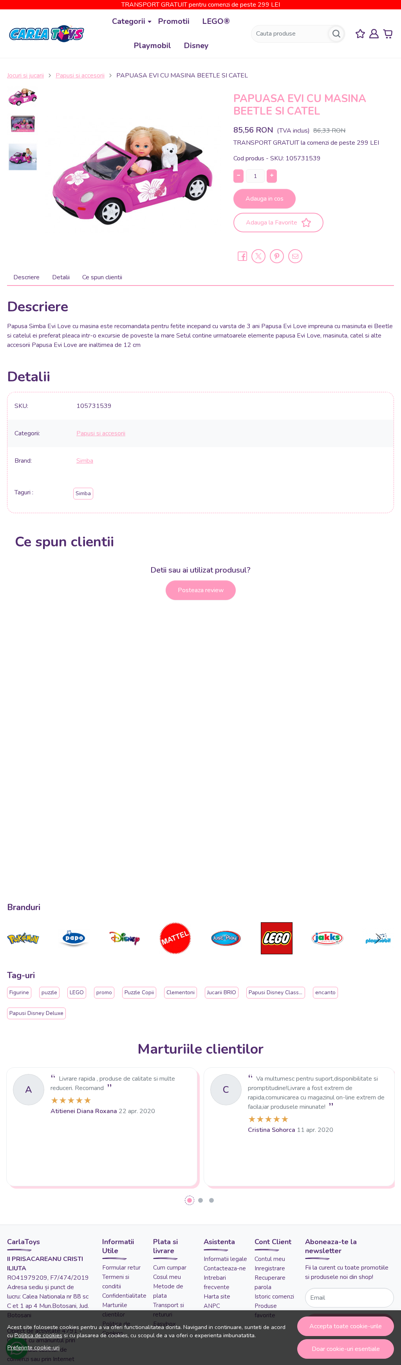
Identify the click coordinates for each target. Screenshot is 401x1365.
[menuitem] (22, 96)
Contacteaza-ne (225, 1268)
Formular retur (121, 1268)
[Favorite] (360, 34)
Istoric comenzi (274, 1296)
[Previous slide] (22, 938)
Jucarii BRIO (221, 992)
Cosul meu (167, 1277)
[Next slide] (378, 938)
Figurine (19, 992)
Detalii (61, 277)
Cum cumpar (169, 1268)
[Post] (258, 256)
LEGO (77, 992)
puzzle (49, 992)
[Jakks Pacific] (327, 953)
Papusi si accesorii (80, 75)
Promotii (174, 21)
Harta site (217, 1296)
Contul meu (270, 1259)
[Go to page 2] (200, 1200)
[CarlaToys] (47, 33)
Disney (196, 45)
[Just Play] (226, 953)
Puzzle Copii (139, 992)
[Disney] (124, 953)
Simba (84, 460)
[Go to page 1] (189, 1200)
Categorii (128, 21)
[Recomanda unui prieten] (295, 256)
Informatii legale (225, 1259)
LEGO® (216, 21)
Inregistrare (270, 1268)
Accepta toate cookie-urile (345, 1326)
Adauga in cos (265, 198)
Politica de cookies (38, 1335)
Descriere (26, 277)
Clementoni (180, 992)
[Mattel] (175, 953)
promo (104, 992)
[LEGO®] (277, 953)
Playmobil (152, 45)
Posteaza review (201, 590)
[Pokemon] (23, 953)
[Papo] (74, 953)
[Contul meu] (374, 34)
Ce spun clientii (102, 277)
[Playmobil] (378, 953)
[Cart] (387, 34)
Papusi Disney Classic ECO (282, 992)
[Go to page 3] (211, 1200)
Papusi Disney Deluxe (36, 1013)
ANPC (212, 1306)
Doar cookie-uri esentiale (346, 1349)
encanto (325, 992)
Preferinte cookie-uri (33, 1347)
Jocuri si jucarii (25, 75)
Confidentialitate (124, 1296)
